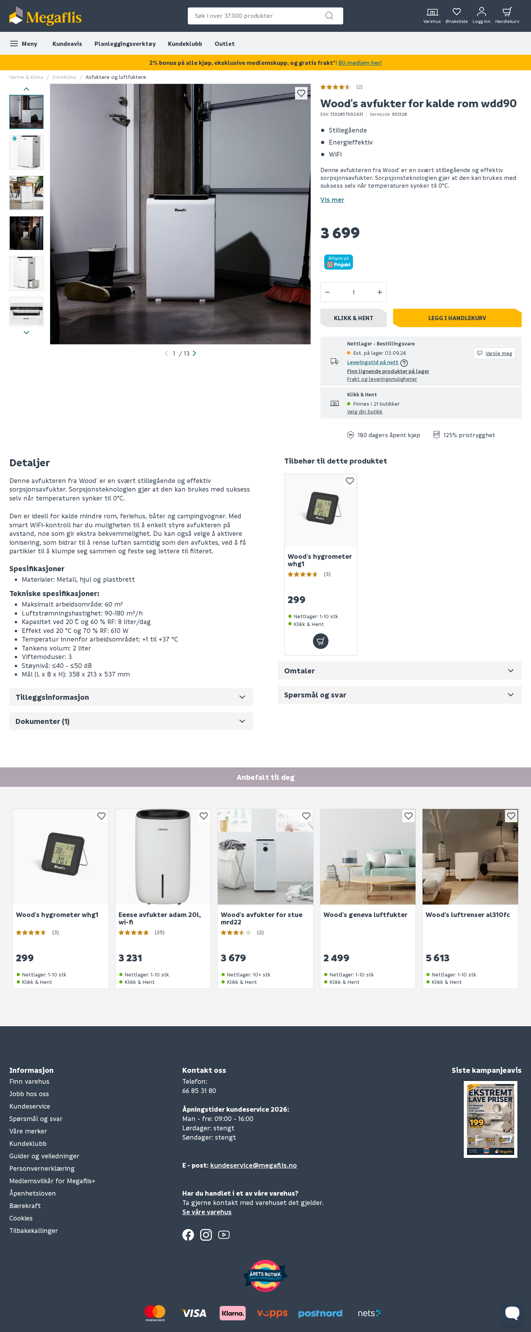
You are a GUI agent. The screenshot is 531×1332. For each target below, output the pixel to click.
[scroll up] (26, 89)
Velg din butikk (365, 411)
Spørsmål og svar (36, 1118)
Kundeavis (67, 43)
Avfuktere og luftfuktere (116, 76)
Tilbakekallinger (33, 1230)
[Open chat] (512, 1313)
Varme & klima (26, 76)
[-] (327, 292)
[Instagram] (206, 1235)
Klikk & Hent (354, 318)
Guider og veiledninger (44, 1156)
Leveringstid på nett (372, 362)
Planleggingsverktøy (124, 43)
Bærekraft (25, 1205)
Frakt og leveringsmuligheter (382, 378)
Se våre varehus (207, 1212)
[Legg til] (320, 641)
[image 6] (26, 314)
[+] (379, 292)
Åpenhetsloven (32, 1193)
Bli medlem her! (360, 62)
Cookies (21, 1218)
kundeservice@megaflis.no (253, 1165)
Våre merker (28, 1131)
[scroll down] (26, 332)
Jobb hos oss (29, 1094)
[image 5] (26, 273)
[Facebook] (188, 1235)
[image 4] (26, 233)
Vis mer (332, 199)
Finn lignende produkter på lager (388, 371)
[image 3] (26, 193)
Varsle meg (499, 353)
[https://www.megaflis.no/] (45, 16)
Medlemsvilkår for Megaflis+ (52, 1181)
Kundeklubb (185, 43)
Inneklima (64, 76)
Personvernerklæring (42, 1168)
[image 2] (26, 152)
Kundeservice (29, 1106)
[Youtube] (224, 1235)
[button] (329, 15)
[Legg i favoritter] (301, 93)
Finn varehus (29, 1081)
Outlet (225, 43)
